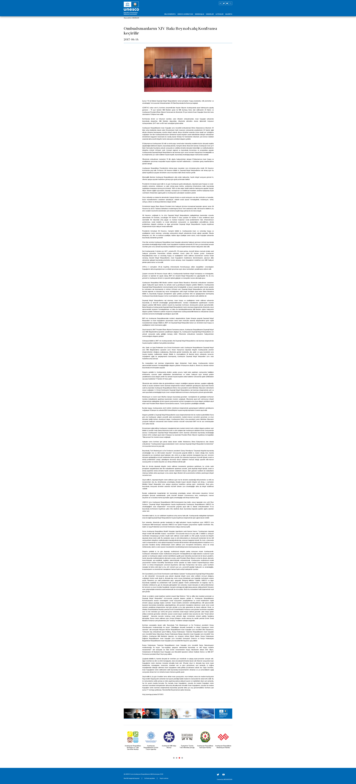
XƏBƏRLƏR (135, 18)
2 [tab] (176, 758)
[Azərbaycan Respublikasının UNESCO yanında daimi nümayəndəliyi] (223, 713)
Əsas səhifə (127, 18)
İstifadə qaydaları (149, 778)
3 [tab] (179, 758)
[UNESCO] (205, 713)
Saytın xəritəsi (164, 778)
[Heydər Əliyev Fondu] (187, 713)
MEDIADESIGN (228, 779)
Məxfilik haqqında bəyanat (132, 778)
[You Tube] (223, 775)
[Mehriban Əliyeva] (169, 713)
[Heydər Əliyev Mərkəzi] (132, 713)
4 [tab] (182, 758)
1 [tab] (174, 758)
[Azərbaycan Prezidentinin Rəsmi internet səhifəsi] (151, 713)
